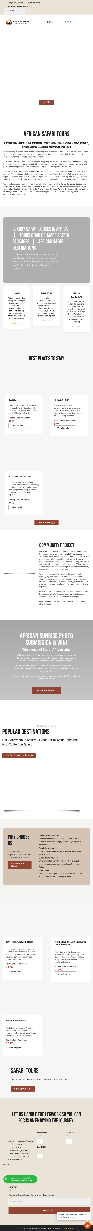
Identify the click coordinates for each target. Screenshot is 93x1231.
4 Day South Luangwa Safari (16, 1020)
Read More (16, 323)
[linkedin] (73, 4)
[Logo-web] (18, 20)
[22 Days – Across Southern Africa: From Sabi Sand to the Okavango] (71, 909)
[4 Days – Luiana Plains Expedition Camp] (22, 909)
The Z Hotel (12, 400)
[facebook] (63, 4)
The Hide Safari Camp (61, 400)
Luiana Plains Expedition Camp (20, 476)
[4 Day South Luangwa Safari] (22, 988)
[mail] (79, 4)
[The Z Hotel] (23, 370)
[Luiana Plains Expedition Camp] (23, 446)
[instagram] (68, 4)
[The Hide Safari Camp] (69, 370)
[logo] (17, 1132)
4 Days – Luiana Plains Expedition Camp (20, 942)
